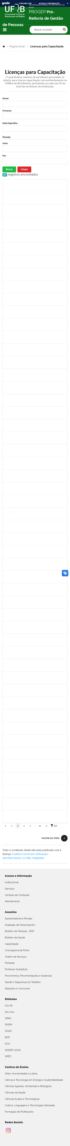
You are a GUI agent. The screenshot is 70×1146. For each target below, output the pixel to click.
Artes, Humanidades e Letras (21, 1073)
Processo (7, 110)
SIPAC (8, 1018)
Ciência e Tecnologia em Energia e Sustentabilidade (34, 1079)
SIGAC (8, 1030)
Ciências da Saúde (15, 1092)
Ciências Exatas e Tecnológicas (22, 1098)
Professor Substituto (16, 969)
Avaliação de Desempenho (20, 924)
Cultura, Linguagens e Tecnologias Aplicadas (30, 1105)
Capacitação (12, 943)
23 (40, 826)
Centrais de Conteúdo (17, 895)
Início (5, 143)
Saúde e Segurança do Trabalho (23, 982)
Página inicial (17, 46)
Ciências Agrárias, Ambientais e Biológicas (28, 1086)
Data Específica (9, 123)
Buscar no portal (43, 29)
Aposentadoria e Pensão (18, 918)
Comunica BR (25, 3)
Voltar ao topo (50, 838)
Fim (4, 156)
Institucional (11, 882)
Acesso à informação (49, 3)
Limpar (24, 169)
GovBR (6, 3)
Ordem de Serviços (15, 956)
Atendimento (12, 901)
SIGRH (8, 1024)
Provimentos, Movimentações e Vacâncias (28, 975)
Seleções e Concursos (17, 988)
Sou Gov (9, 1011)
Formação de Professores (19, 1111)
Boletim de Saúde (15, 937)
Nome (5, 98)
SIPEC (8, 1056)
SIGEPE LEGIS (13, 1050)
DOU (7, 1043)
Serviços (9, 888)
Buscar (9, 169)
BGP (7, 1037)
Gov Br (9, 1005)
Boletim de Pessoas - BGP (19, 931)
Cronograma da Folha (17, 950)
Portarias (9, 962)
